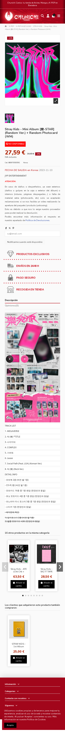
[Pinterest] (13, 228)
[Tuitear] (10, 228)
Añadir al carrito (20, 584)
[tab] (32, 306)
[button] (23, 595)
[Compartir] (6, 228)
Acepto (10, 725)
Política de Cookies (36, 719)
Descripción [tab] (11, 300)
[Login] (48, 16)
